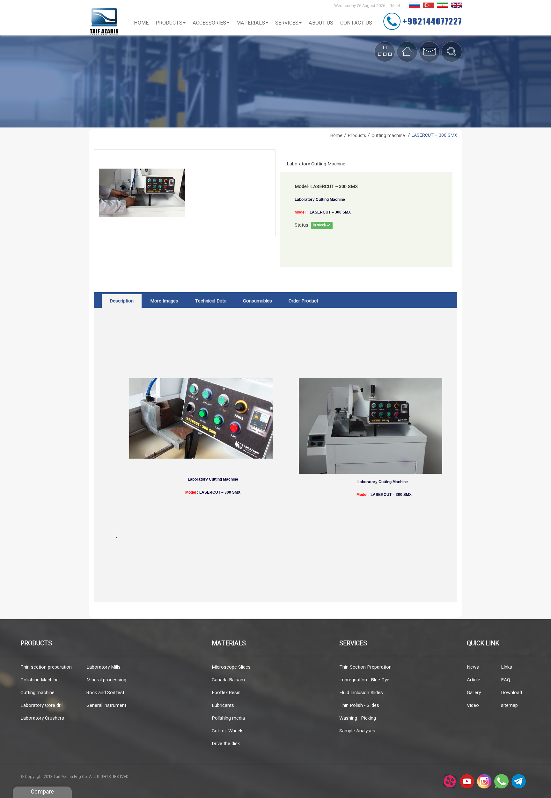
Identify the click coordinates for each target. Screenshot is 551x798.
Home (141, 23)
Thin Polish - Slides (359, 705)
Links (506, 667)
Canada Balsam (228, 680)
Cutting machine (37, 693)
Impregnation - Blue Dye (364, 680)
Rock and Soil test (105, 693)
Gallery (474, 693)
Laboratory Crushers (42, 718)
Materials (250, 23)
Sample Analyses (357, 731)
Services (286, 23)
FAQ (505, 680)
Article (473, 680)
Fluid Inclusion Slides (361, 693)
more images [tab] (164, 301)
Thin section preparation (46, 667)
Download (511, 693)
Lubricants (223, 705)
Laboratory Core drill (41, 705)
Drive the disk (226, 744)
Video (473, 705)
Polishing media (228, 718)
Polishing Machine (39, 680)
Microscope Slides (231, 667)
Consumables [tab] (257, 301)
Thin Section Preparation (365, 667)
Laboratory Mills (103, 667)
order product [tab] (303, 301)
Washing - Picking (357, 718)
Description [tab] (122, 301)
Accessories (209, 23)
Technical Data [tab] (210, 301)
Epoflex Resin (226, 693)
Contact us (356, 23)
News (473, 667)
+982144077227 (432, 21)
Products (169, 23)
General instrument (106, 705)
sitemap (509, 705)
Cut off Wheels (228, 731)
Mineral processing (106, 680)
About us (321, 23)
